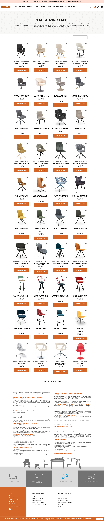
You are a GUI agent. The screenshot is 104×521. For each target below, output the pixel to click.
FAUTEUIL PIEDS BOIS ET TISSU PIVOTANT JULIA (40, 62)
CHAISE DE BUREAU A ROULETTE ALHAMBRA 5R (21, 362)
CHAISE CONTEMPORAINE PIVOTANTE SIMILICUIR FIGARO (80, 262)
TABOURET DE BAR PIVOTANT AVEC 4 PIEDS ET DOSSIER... (21, 296)
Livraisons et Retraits (38, 500)
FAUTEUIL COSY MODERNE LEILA (60, 128)
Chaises (15, 6)
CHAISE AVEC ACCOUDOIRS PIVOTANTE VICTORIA (21, 96)
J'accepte (100, 519)
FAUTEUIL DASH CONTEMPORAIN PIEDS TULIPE (41, 96)
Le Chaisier (12, 494)
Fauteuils (29, 6)
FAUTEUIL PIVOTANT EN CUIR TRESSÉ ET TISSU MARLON (60, 196)
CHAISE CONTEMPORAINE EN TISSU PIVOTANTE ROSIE (41, 162)
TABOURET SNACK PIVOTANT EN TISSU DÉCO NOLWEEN (80, 62)
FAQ (33, 496)
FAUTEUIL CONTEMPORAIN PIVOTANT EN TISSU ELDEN (80, 162)
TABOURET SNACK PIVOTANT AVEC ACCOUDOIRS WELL (41, 296)
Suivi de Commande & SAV (39, 504)
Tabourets (22, 6)
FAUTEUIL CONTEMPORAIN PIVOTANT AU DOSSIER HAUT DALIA (41, 197)
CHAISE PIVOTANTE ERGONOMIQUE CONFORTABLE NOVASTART (41, 263)
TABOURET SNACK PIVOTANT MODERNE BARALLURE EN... (80, 296)
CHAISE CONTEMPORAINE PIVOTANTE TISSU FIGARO (80, 229)
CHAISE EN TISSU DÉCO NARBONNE (80, 129)
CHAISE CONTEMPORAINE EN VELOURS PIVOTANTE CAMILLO (80, 196)
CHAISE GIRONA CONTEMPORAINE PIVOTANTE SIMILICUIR (80, 330)
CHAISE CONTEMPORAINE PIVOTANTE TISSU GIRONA (60, 229)
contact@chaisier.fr (14, 506)
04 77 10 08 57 (13, 503)
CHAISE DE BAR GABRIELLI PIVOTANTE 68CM (41, 329)
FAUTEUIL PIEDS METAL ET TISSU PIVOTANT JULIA (21, 62)
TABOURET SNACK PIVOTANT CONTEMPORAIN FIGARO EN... (60, 262)
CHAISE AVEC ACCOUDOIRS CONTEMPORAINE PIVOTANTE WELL (60, 297)
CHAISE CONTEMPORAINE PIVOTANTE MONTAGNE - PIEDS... (60, 97)
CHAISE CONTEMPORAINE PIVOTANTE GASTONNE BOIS (21, 162)
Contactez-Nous (63, 500)
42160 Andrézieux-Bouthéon (14, 500)
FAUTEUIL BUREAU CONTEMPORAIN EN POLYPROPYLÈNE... (60, 363)
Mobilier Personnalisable (65, 502)
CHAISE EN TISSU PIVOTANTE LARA (41, 129)
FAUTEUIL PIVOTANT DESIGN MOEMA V (41, 362)
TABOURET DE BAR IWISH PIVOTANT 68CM (60, 329)
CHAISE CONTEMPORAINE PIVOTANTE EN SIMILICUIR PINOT (41, 230)
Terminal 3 (12, 496)
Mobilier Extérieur (46, 6)
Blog (59, 506)
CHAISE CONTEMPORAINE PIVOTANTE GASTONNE (21, 196)
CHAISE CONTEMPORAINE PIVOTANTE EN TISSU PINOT (21, 229)
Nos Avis (60, 504)
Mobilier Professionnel (59, 6)
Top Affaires (71, 6)
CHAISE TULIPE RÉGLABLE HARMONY (80, 362)
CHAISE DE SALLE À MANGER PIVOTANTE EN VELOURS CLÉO (60, 162)
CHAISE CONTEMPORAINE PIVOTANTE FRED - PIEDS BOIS (80, 96)
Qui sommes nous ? (63, 496)
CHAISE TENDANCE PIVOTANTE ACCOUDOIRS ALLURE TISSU (21, 262)
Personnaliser (21, 70)
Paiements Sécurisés (38, 498)
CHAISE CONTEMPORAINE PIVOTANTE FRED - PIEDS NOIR (21, 129)
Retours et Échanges (38, 502)
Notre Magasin (62, 498)
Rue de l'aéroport (14, 498)
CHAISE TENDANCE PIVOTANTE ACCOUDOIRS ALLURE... (21, 329)
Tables (36, 6)
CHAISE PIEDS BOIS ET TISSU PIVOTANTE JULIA (60, 62)
